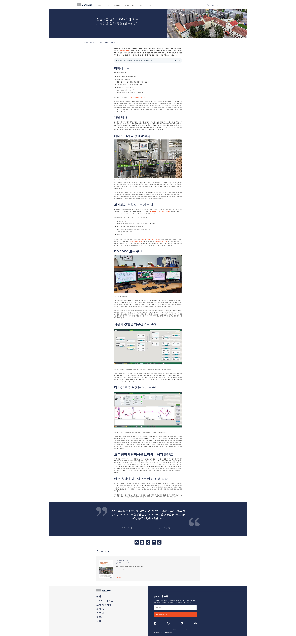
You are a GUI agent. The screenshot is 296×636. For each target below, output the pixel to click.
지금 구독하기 (160, 614)
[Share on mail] (154, 542)
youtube (195, 623)
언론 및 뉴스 (102, 613)
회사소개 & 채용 (129, 5)
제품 (107, 5)
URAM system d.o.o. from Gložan (160, 211)
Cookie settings (168, 632)
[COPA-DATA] (84, 4)
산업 (99, 5)
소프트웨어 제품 (104, 600)
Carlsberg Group (124, 50)
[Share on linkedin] (142, 542)
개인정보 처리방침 (158, 632)
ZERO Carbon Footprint (137, 241)
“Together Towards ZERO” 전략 (150, 239)
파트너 (141, 5)
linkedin (155, 623)
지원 (150, 5)
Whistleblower (175, 630)
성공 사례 (117, 5)
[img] (175, 60)
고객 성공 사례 (103, 604)
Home (79, 42)
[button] (116, 60)
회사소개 (101, 608)
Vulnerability (184, 630)
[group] (148, 60)
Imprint (167, 630)
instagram (168, 623)
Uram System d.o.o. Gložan (137, 97)
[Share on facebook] (137, 542)
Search (218, 5)
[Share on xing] (148, 542)
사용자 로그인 (213, 5)
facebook (182, 623)
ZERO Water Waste (161, 241)
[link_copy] (159, 542)
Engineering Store (208, 5)
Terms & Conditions (158, 630)
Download (118, 577)
